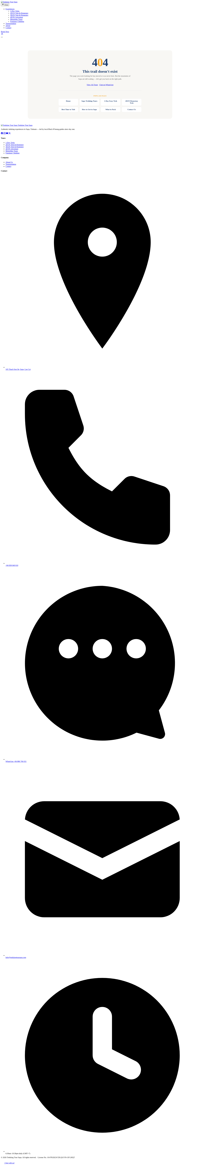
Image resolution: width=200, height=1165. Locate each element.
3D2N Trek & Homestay (19, 15)
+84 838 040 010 (12, 565)
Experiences (10, 9)
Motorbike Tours (16, 19)
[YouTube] (7, 134)
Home (68, 101)
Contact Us (131, 109)
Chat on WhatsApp (106, 85)
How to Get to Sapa (89, 109)
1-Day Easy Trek (110, 101)
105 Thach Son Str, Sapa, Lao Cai (18, 369)
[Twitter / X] (10, 134)
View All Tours (92, 85)
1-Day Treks (14, 11)
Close (6, 5)
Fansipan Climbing (17, 21)
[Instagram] (4, 134)
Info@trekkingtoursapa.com (16, 957)
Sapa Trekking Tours (89, 101)
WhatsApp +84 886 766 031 (16, 761)
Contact (8, 28)
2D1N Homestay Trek (131, 102)
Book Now (5, 32)
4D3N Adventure (16, 17)
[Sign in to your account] (2, 34)
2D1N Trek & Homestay (19, 13)
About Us (9, 162)
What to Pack (110, 109)
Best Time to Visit (68, 109)
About (8, 26)
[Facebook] (2, 134)
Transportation (11, 24)
